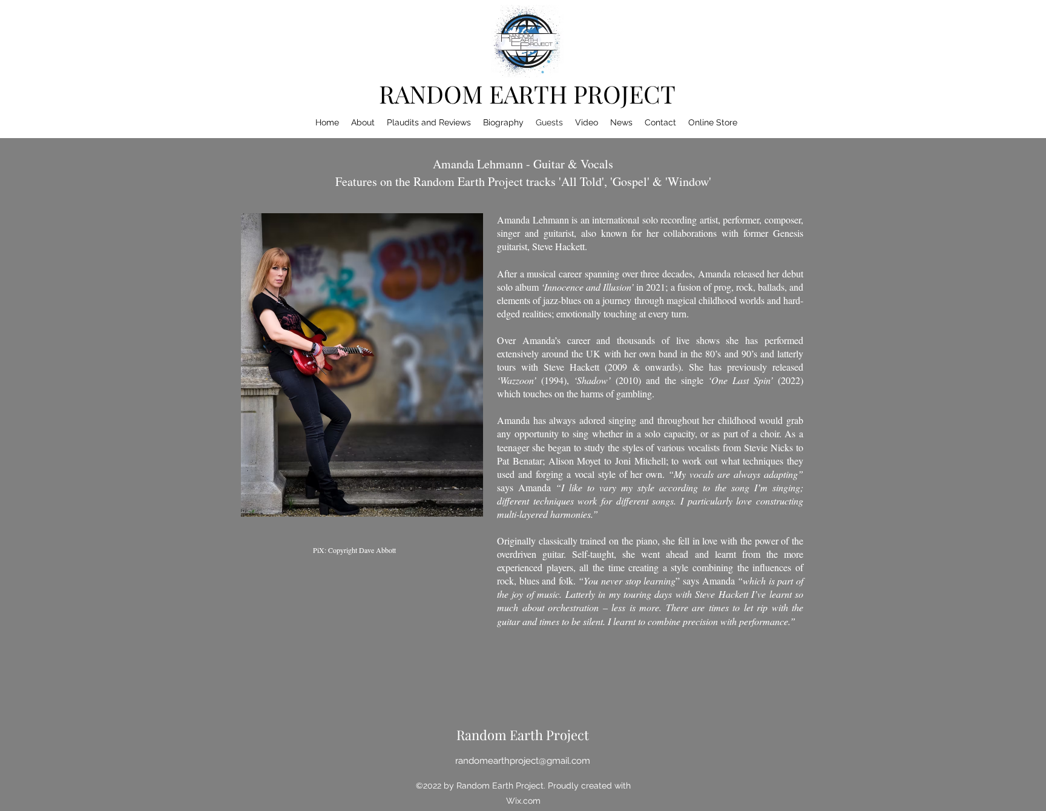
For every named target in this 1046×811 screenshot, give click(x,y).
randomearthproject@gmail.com (522, 760)
